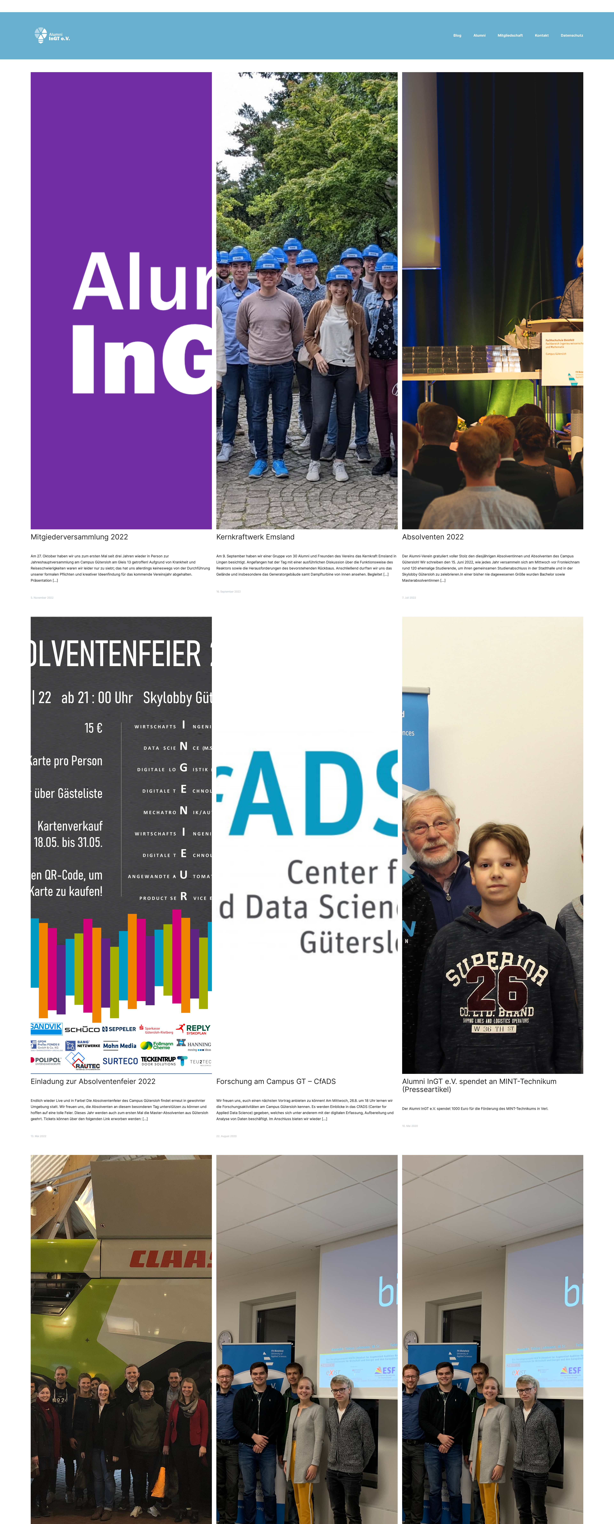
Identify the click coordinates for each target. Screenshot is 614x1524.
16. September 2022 (228, 591)
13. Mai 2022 (38, 1136)
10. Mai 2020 (410, 1125)
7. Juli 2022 (409, 597)
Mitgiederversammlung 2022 (79, 537)
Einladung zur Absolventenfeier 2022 (93, 1081)
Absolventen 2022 (433, 537)
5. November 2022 (42, 597)
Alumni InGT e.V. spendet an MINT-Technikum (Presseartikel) (479, 1085)
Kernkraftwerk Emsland (255, 537)
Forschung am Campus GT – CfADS (276, 1081)
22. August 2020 (226, 1136)
